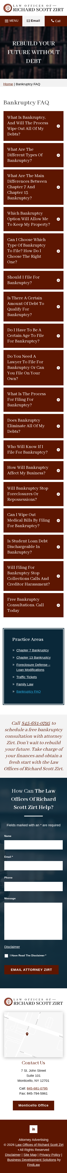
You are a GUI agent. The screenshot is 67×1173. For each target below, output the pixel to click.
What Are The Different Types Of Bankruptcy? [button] (24, 155)
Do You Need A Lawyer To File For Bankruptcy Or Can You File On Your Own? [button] (25, 367)
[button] (11, 21)
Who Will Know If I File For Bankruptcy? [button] (27, 449)
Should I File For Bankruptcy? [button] (23, 280)
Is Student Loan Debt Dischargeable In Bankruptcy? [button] (27, 546)
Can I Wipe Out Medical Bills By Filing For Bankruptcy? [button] (28, 520)
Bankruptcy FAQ (28, 691)
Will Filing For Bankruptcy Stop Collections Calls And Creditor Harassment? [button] (28, 576)
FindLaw (33, 1165)
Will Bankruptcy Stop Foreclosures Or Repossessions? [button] (27, 494)
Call (57, 21)
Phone (8, 877)
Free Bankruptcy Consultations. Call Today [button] (25, 605)
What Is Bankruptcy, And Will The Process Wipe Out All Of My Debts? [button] (27, 126)
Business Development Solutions (31, 1160)
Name (7, 835)
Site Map (30, 1155)
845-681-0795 (35, 723)
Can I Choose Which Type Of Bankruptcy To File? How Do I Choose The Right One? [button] (26, 251)
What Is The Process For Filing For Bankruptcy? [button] (26, 399)
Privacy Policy (49, 1155)
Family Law (24, 684)
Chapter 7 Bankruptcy (32, 650)
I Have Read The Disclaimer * (28, 955)
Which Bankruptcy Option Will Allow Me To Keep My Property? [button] (28, 219)
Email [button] (35, 20)
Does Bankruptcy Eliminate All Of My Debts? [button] (26, 426)
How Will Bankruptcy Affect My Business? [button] (27, 470)
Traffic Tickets (26, 677)
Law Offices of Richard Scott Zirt (39, 1145)
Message (10, 898)
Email (8, 856)
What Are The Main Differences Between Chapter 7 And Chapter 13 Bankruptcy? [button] (27, 187)
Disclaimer (12, 947)
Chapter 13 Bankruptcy (33, 657)
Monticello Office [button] (33, 1105)
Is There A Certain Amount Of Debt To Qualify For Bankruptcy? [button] (25, 306)
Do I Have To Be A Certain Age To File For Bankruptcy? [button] (25, 335)
